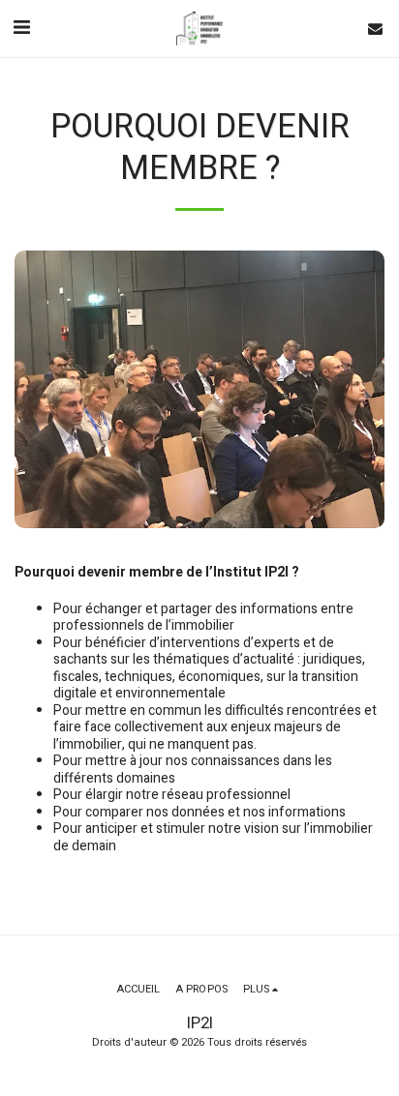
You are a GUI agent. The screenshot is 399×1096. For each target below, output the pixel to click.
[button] (21, 27)
